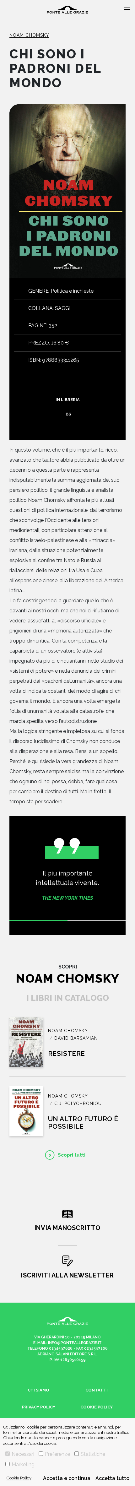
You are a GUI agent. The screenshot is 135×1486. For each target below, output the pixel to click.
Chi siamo (38, 1390)
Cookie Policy (18, 1477)
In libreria (68, 399)
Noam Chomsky (29, 35)
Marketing (23, 1464)
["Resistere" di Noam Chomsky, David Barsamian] (26, 1042)
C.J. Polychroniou (78, 1103)
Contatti (96, 1390)
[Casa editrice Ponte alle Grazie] (67, 10)
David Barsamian (76, 1038)
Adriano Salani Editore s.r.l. (67, 1354)
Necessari (23, 1454)
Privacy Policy (38, 1407)
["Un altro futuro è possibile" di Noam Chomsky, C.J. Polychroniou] (26, 1111)
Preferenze (57, 1454)
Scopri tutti (71, 1155)
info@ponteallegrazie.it (75, 1343)
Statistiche (93, 1454)
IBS (67, 414)
